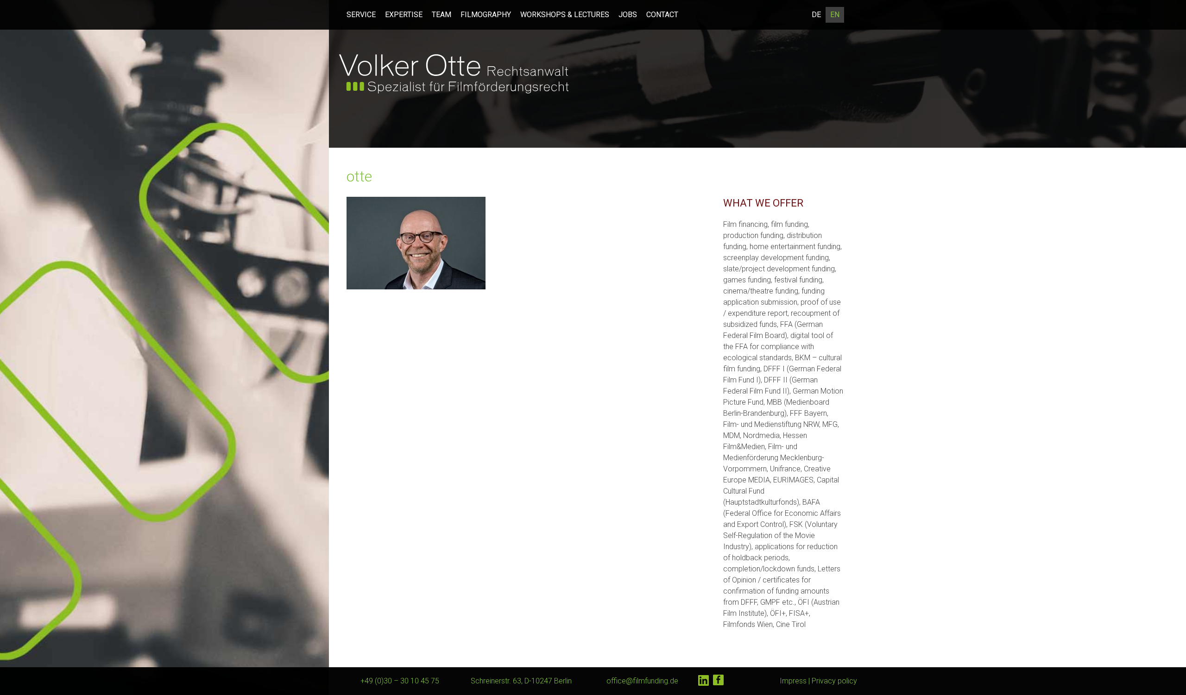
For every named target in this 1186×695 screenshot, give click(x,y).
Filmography (486, 14)
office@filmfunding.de (642, 680)
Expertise (404, 14)
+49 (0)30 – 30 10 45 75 (399, 680)
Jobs (627, 14)
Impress (793, 680)
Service (361, 14)
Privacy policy (834, 680)
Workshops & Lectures (564, 14)
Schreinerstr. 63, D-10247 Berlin (521, 680)
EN (834, 14)
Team (441, 14)
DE (816, 14)
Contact (662, 14)
